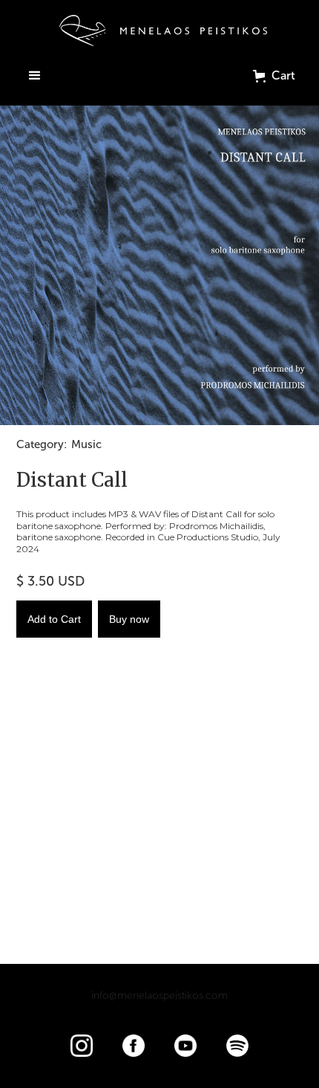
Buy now (129, 619)
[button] (35, 76)
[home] (159, 30)
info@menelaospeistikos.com (159, 995)
